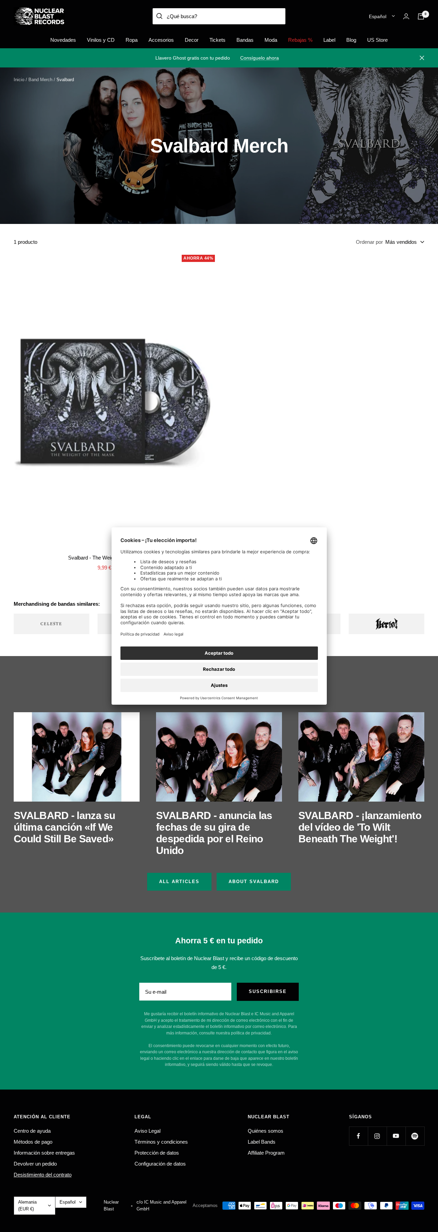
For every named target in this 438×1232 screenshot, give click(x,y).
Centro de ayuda (32, 1131)
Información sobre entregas (44, 1153)
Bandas (245, 40)
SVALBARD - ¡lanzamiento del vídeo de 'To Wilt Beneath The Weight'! (359, 827)
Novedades (63, 40)
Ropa (132, 40)
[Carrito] (420, 16)
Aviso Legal (147, 1131)
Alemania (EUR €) (27, 1205)
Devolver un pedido (35, 1164)
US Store (377, 40)
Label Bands (261, 1142)
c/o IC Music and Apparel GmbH (161, 1205)
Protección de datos (156, 1153)
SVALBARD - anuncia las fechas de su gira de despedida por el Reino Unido (214, 833)
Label (329, 40)
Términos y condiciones (161, 1142)
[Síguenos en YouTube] (396, 1136)
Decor (191, 40)
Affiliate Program (266, 1153)
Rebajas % (300, 40)
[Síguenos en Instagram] (377, 1136)
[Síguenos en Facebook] (358, 1136)
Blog (351, 40)
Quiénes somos (265, 1131)
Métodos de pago (33, 1142)
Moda (271, 40)
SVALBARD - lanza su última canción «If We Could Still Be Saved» (64, 827)
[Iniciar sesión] (406, 16)
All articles (179, 881)
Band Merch (40, 79)
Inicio (19, 79)
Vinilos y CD (101, 40)
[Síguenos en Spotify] (414, 1136)
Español (377, 16)
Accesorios (161, 40)
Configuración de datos (160, 1164)
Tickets (217, 40)
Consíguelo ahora (259, 58)
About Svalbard (254, 881)
